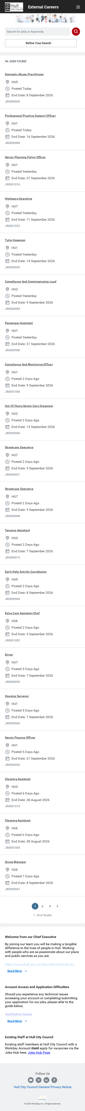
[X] (38, 1080)
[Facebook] (54, 1080)
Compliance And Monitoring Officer (29, 364)
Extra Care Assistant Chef (22, 613)
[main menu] (78, 7)
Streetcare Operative (19, 447)
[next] (57, 906)
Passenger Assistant (19, 323)
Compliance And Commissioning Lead (30, 281)
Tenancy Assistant (17, 530)
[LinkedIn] (46, 1080)
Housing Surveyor (17, 696)
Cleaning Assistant (18, 779)
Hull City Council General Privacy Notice (42, 1087)
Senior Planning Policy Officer (25, 157)
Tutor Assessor (15, 240)
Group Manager (15, 862)
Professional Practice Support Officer (30, 115)
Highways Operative (18, 198)
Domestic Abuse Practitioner (24, 74)
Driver (9, 654)
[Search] (76, 31)
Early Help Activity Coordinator (26, 571)
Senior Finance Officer (20, 737)
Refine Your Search (38, 43)
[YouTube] (31, 1080)
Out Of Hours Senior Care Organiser (29, 406)
